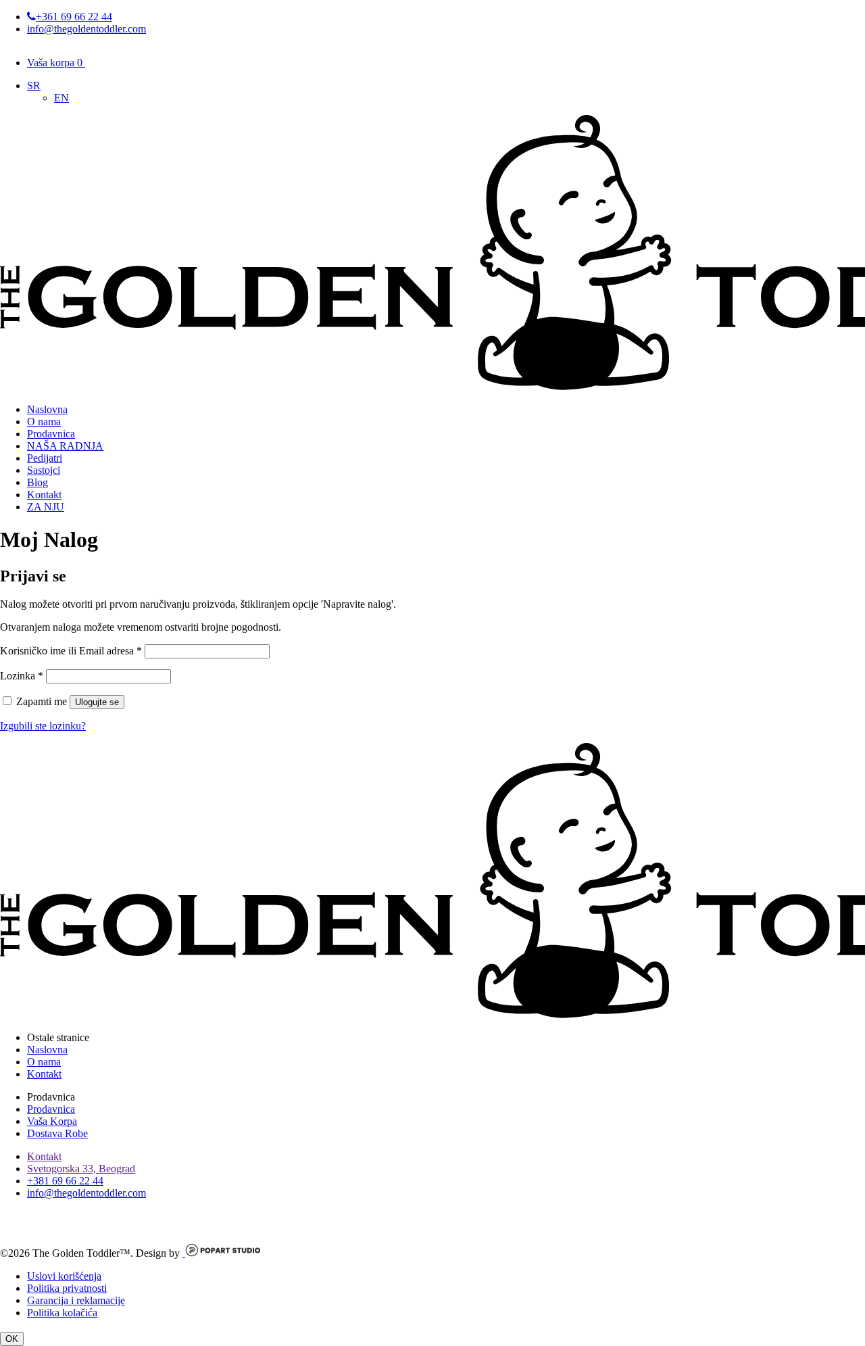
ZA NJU (45, 506)
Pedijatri (44, 458)
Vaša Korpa (52, 1121)
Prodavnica (51, 433)
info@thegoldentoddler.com (86, 28)
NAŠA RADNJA (65, 446)
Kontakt (44, 494)
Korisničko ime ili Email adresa (71, 650)
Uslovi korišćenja (64, 1276)
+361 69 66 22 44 (74, 16)
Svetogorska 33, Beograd (81, 1168)
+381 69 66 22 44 (65, 1180)
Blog (37, 482)
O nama (44, 421)
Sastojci (43, 470)
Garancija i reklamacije (76, 1300)
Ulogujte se (97, 702)
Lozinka (21, 675)
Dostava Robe (57, 1133)
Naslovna (47, 409)
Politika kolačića (62, 1312)
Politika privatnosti (67, 1288)
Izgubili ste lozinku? (43, 725)
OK (11, 1339)
